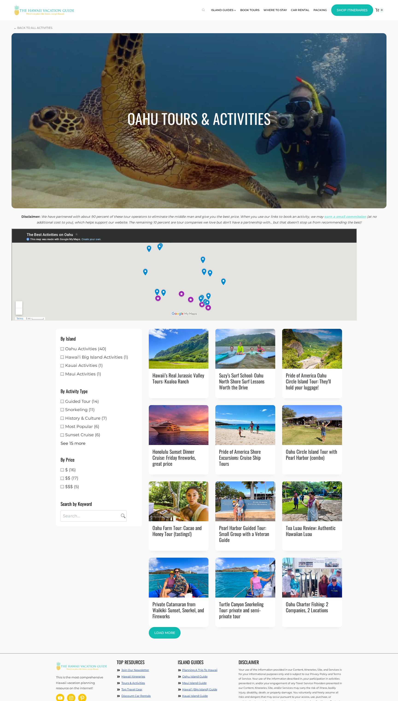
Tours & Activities (133, 683)
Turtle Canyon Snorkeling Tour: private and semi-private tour (241, 610)
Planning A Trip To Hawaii (199, 670)
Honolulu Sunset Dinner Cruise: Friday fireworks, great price (174, 457)
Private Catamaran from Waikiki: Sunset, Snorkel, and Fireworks (178, 610)
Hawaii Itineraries (133, 676)
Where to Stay (275, 10)
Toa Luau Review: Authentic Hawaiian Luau (311, 530)
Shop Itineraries (352, 10)
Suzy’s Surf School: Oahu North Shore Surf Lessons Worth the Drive (241, 381)
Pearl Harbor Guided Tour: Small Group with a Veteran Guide (244, 533)
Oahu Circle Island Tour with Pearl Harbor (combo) (311, 454)
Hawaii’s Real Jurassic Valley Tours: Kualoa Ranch (178, 378)
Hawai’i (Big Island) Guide (199, 689)
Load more (164, 633)
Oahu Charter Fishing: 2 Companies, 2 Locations (307, 607)
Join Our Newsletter (135, 670)
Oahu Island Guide (195, 676)
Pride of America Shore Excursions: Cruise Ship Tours (240, 457)
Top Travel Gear (131, 689)
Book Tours (249, 10)
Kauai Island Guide (195, 696)
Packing (320, 10)
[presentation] (179, 349)
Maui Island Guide (194, 683)
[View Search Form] (203, 10)
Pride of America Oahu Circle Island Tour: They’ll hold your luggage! (308, 381)
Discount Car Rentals (136, 696)
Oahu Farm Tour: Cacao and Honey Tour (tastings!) (177, 530)
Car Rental (300, 10)
